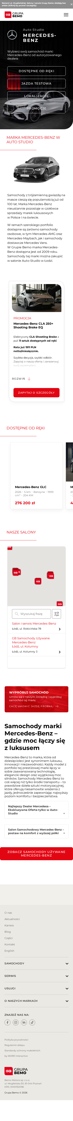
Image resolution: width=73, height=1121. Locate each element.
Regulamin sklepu (14, 1045)
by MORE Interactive (16, 1055)
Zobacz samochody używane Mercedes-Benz (36, 853)
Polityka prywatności (16, 1039)
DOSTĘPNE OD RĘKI (36, 71)
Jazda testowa (37, 83)
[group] (36, 475)
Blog (7, 931)
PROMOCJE (37, 108)
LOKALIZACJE (36, 96)
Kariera (9, 925)
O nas (8, 912)
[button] (38, 581)
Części (8, 938)
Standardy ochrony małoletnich (22, 1050)
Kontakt (9, 944)
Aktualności (12, 919)
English (9, 950)
